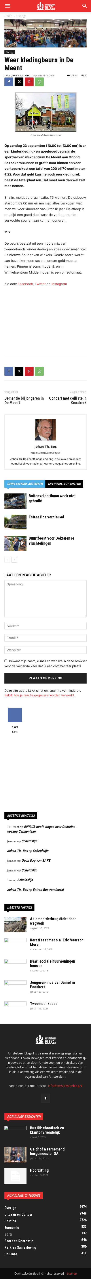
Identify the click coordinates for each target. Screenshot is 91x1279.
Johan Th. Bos (20, 75)
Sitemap (72, 1273)
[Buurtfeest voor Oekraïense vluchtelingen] (15, 543)
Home (8, 16)
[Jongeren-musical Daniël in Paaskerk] (15, 988)
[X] (19, 81)
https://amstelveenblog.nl (45, 452)
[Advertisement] (45, 320)
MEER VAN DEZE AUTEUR (64, 484)
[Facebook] (8, 81)
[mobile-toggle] (7, 6)
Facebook (25, 284)
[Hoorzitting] (15, 1176)
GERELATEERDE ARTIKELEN (25, 484)
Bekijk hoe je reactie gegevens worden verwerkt (39, 695)
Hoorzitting (39, 1170)
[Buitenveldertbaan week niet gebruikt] (15, 501)
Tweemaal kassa (43, 1003)
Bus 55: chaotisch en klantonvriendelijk (47, 1130)
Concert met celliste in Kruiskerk (68, 400)
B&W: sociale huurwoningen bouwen (52, 963)
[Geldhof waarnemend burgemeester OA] (15, 1154)
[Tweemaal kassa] (15, 1009)
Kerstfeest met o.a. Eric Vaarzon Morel (56, 942)
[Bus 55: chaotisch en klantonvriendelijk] (15, 1133)
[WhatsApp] (39, 81)
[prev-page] (7, 560)
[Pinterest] (29, 81)
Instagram (59, 284)
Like (14, 709)
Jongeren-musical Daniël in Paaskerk (52, 984)
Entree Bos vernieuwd (46, 517)
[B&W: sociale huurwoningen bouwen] (15, 967)
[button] (85, 6)
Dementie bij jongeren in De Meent (24, 400)
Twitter (40, 284)
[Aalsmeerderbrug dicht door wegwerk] (15, 924)
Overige (21, 16)
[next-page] (14, 560)
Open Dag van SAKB (35, 860)
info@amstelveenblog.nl (65, 1086)
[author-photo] (45, 440)
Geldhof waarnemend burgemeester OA (47, 1151)
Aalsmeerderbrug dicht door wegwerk (53, 921)
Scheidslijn (29, 841)
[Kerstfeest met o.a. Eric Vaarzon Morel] (15, 945)
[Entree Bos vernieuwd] (15, 522)
